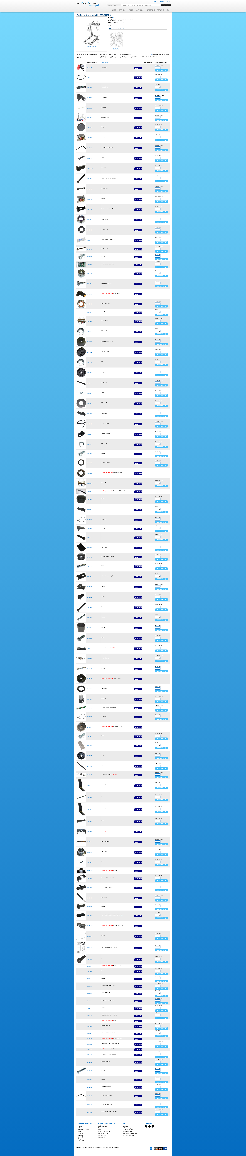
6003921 (89, 383)
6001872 (89, 352)
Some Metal (104, 58)
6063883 (89, 597)
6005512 (89, 321)
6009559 (89, 1016)
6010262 (89, 1039)
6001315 (89, 1112)
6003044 (89, 454)
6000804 (89, 727)
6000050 (89, 587)
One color (154, 56)
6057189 (89, 304)
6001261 (89, 265)
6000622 (89, 473)
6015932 (89, 878)
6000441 (89, 127)
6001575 (89, 907)
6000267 (89, 444)
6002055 (89, 862)
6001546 (89, 499)
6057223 (89, 209)
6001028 (89, 669)
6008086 (89, 528)
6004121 (89, 1008)
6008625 (89, 1105)
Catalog (139, 10)
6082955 (89, 852)
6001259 (89, 362)
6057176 (89, 273)
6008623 (89, 491)
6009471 (89, 966)
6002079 (89, 434)
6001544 (89, 628)
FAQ (99, 1130)
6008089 (89, 898)
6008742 (89, 1080)
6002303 (89, 959)
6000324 (89, 936)
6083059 (89, 230)
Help (168, 10)
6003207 (89, 756)
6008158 (89, 189)
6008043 (89, 1033)
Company (126, 1126)
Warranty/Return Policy (130, 1133)
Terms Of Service (128, 1135)
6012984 (89, 118)
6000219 (89, 617)
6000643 (89, 797)
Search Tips (82, 1131)
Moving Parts (145, 56)
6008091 (89, 509)
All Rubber (124, 56)
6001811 (89, 689)
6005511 (89, 483)
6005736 (89, 98)
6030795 (89, 77)
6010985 (89, 831)
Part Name (104, 62)
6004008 (89, 658)
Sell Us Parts (102, 1135)
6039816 (89, 148)
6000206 (89, 638)
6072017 (89, 220)
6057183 (89, 158)
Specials (80, 1137)
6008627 (89, 1062)
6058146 (89, 708)
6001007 (89, 68)
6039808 (89, 87)
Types (131, 10)
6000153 (89, 1071)
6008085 (89, 548)
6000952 (89, 557)
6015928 (89, 971)
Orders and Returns (155, 10)
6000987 (89, 424)
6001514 (89, 607)
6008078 (89, 1096)
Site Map (81, 1141)
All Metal (103, 56)
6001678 (89, 463)
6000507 (89, 403)
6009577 (89, 1044)
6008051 (89, 842)
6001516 (89, 342)
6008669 (89, 993)
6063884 (89, 284)
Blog (79, 1139)
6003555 (89, 1055)
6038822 (89, 294)
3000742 (89, 331)
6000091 (89, 393)
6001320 (89, 745)
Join (79, 1128)
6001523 (89, 871)
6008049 (89, 1087)
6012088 (89, 888)
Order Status (102, 1126)
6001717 (89, 566)
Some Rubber (125, 58)
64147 (89, 240)
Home (113, 10)
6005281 (89, 926)
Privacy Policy (127, 1131)
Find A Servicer (103, 1133)
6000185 (89, 537)
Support (101, 1128)
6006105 (89, 775)
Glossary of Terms (104, 1131)
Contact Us (101, 1137)
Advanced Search (83, 1130)
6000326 (89, 520)
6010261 (89, 1049)
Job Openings (127, 1128)
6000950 (89, 717)
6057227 (89, 257)
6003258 (89, 414)
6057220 (89, 199)
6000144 (89, 979)
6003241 (89, 915)
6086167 (89, 785)
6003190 (89, 679)
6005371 (89, 809)
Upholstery (135, 58)
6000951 (89, 576)
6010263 (89, 986)
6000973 (89, 821)
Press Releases (128, 1130)
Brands (122, 10)
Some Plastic (114, 58)
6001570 (89, 766)
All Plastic (113, 56)
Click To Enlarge (91, 46)
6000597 (89, 312)
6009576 (89, 1026)
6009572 (89, 948)
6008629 (89, 1021)
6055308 (89, 138)
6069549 (89, 108)
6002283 (89, 373)
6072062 (89, 179)
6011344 (89, 1001)
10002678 (90, 168)
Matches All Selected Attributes (160, 54)
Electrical (134, 56)
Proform (114, 17)
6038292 (89, 648)
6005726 (89, 249)
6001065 (89, 736)
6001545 (89, 699)
